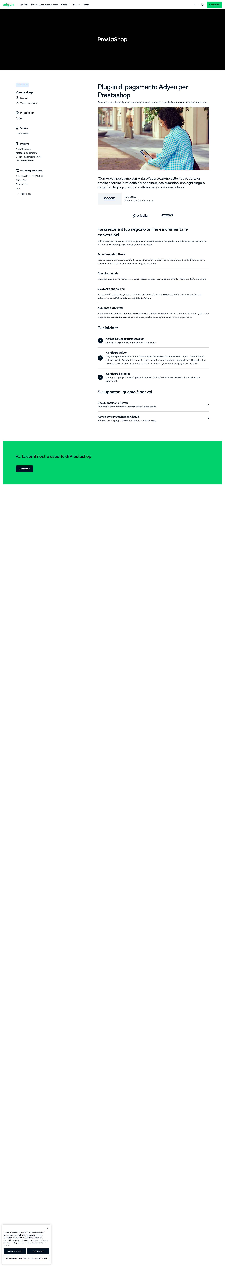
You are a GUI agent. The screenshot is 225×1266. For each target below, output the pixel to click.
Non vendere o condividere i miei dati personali (26, 1258)
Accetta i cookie (15, 1251)
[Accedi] (202, 4)
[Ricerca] (194, 4)
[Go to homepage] (8, 4)
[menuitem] (24, 4)
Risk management (25, 160)
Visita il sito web (28, 103)
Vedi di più (26, 193)
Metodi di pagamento (27, 152)
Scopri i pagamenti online (29, 156)
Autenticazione (23, 149)
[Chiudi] (48, 1228)
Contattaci (24, 468)
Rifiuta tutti (38, 1251)
